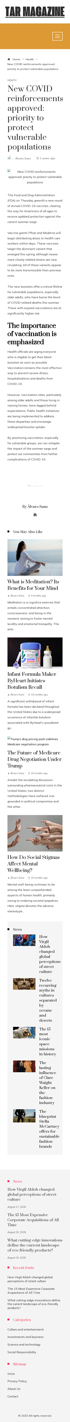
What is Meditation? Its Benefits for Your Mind (33, 585)
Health (11, 80)
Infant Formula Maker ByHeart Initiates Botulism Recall (31, 680)
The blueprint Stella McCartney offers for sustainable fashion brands (49, 1129)
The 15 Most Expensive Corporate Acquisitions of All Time (33, 1220)
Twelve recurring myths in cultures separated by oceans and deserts (48, 1000)
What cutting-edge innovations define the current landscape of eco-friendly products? (35, 1245)
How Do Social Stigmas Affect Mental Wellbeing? (33, 864)
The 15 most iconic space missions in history (47, 1042)
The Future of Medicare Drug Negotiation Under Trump (34, 759)
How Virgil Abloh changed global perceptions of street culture (50, 954)
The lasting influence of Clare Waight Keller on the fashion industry (47, 1083)
